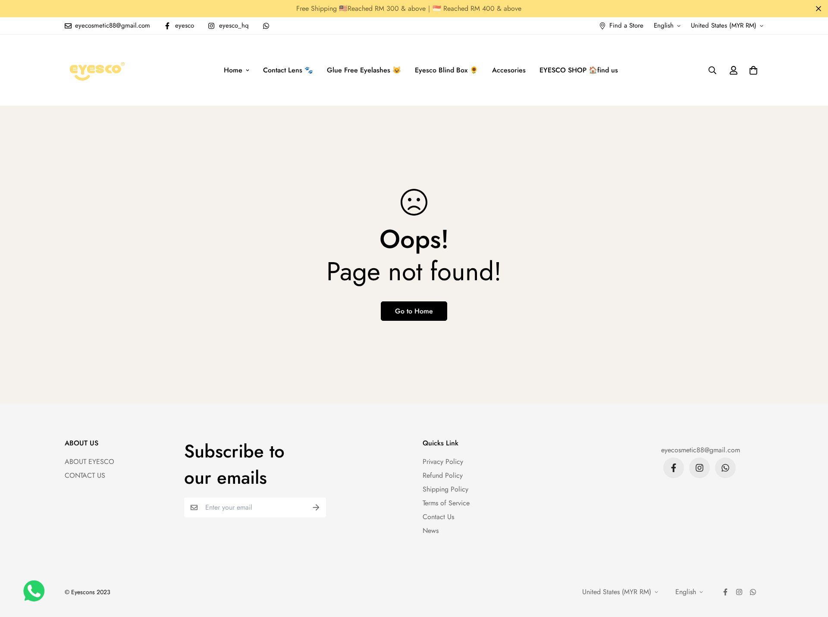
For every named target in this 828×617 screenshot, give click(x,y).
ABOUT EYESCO (89, 462)
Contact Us (438, 517)
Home (233, 70)
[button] (751, 70)
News (431, 531)
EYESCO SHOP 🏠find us (578, 70)
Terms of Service (446, 503)
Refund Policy (443, 475)
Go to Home (414, 311)
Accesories (509, 70)
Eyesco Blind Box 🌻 (446, 70)
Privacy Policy (443, 462)
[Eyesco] (96, 70)
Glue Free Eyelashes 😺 (364, 70)
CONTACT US (85, 475)
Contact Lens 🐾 (288, 70)
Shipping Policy (445, 489)
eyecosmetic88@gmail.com (700, 450)
